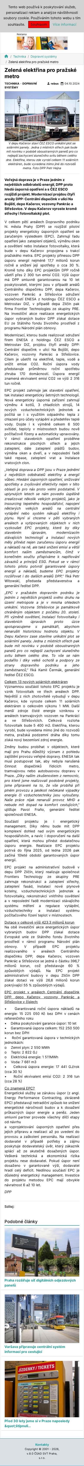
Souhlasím (39, 24)
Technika (19, 56)
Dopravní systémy (44, 56)
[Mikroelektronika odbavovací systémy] (42, 42)
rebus (53, 83)
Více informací (64, 24)
